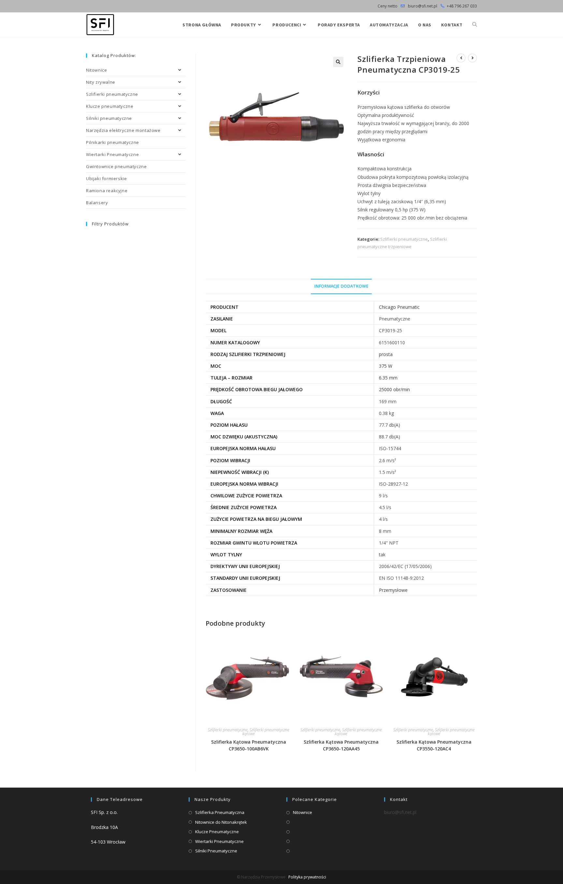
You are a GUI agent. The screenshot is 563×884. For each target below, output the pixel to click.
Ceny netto (387, 6)
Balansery (97, 203)
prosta (386, 354)
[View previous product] (461, 58)
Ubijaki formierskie (106, 178)
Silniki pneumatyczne (109, 118)
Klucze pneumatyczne (109, 106)
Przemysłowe (393, 590)
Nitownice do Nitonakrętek (221, 822)
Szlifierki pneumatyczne (404, 239)
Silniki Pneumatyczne (216, 851)
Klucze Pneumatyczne (217, 831)
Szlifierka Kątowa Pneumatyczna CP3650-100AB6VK (248, 745)
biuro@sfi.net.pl (422, 6)
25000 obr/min (394, 389)
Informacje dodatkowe (341, 286)
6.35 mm (388, 378)
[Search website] (475, 25)
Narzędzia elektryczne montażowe (123, 130)
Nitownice (96, 70)
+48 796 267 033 (462, 6)
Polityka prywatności (307, 877)
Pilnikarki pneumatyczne (112, 142)
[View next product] (472, 58)
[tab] (341, 286)
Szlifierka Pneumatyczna (219, 812)
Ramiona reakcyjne (106, 190)
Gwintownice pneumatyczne (116, 166)
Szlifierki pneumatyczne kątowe (265, 731)
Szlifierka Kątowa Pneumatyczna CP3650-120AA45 (341, 745)
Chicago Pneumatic (399, 307)
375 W (385, 366)
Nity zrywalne (100, 82)
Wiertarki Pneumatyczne (112, 154)
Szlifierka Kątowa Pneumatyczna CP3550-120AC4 (434, 745)
